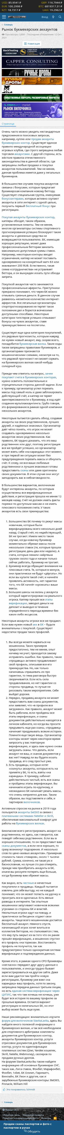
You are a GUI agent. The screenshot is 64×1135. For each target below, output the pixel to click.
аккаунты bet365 (29, 812)
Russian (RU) (12, 1109)
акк (35, 624)
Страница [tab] (8, 123)
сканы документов (14, 845)
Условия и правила (33, 1115)
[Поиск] (60, 17)
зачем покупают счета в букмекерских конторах (29, 375)
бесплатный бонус (38, 206)
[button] (4, 17)
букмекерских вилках (30, 823)
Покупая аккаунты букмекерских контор (28, 217)
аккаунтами (22, 154)
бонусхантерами (12, 198)
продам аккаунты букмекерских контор (28, 140)
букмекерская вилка (32, 343)
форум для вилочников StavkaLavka (25, 1020)
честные (28, 883)
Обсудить (33, 1131)
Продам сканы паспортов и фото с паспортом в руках (28, 1125)
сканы (24, 470)
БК (41, 624)
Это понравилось (20, 1089)
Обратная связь (11, 1115)
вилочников (31, 802)
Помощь (46, 1118)
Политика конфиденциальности (20, 1118)
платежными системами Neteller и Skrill (27, 816)
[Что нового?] (53, 17)
